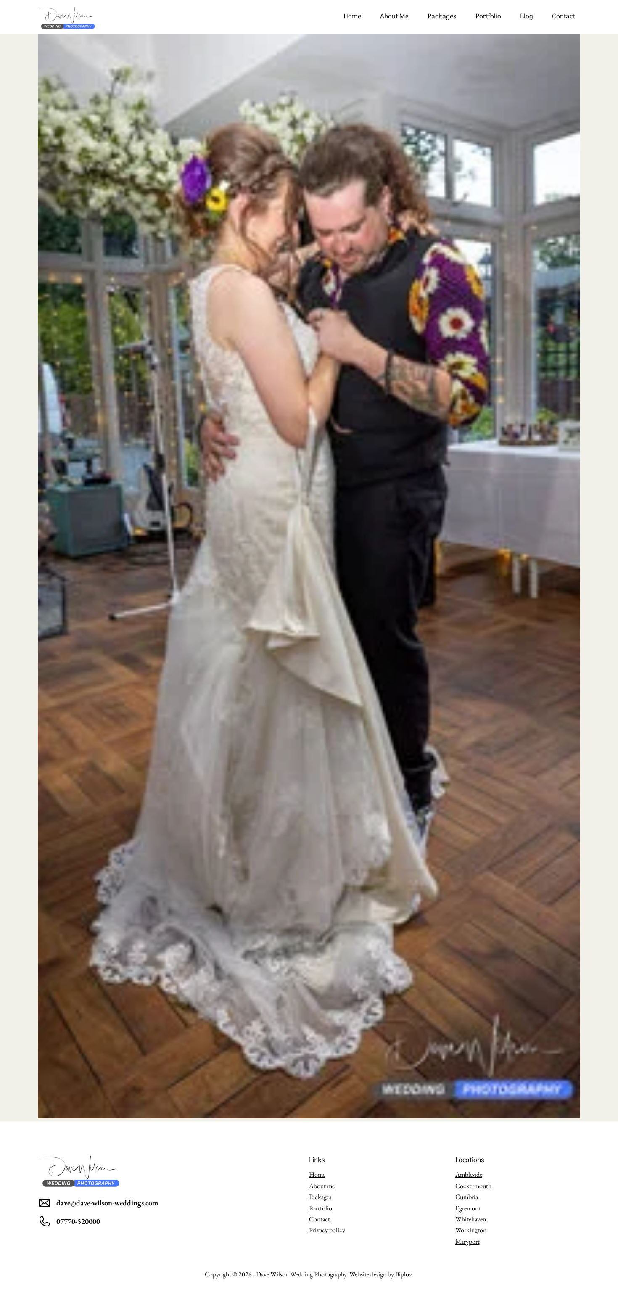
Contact (563, 16)
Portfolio (488, 16)
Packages (442, 16)
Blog (526, 16)
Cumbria (466, 1196)
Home (352, 16)
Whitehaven (470, 1219)
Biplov (403, 1274)
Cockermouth (473, 1185)
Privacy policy (327, 1230)
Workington (470, 1230)
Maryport (467, 1241)
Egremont (468, 1208)
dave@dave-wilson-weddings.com (107, 1203)
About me (394, 16)
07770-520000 (78, 1221)
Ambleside (468, 1174)
